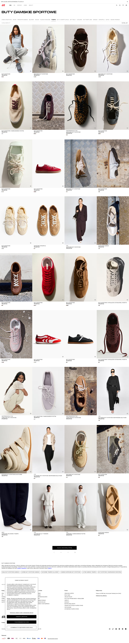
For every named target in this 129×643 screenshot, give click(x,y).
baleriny (50, 568)
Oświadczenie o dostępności (41, 603)
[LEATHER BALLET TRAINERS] (48, 507)
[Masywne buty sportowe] (48, 49)
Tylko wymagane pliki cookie (21, 622)
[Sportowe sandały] (113, 220)
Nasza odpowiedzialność (40, 596)
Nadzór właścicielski (39, 602)
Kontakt (66, 602)
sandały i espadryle (21, 568)
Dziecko (19, 5)
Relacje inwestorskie (39, 600)
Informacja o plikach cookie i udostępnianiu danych (21, 612)
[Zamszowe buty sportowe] (16, 391)
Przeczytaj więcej (101, 595)
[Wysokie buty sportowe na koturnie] (16, 449)
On (14, 5)
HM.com (4, 584)
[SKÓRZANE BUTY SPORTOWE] (80, 220)
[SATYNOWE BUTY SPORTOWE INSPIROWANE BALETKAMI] (113, 391)
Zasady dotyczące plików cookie (73, 605)
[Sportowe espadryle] (48, 220)
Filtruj (124, 23)
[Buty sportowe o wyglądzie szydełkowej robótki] (113, 277)
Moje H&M (67, 595)
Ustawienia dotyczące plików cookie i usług (22, 627)
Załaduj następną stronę (64, 547)
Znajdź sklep (68, 596)
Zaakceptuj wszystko (21, 616)
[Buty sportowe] (16, 49)
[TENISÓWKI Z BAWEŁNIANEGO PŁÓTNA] (80, 507)
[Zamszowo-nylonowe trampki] (16, 507)
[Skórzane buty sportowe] (80, 105)
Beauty (31, 5)
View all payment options (53, 638)
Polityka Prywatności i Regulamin (74, 598)
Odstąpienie (67, 607)
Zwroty (66, 600)
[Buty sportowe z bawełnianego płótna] (16, 105)
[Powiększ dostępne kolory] (3, 77)
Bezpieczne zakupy (69, 603)
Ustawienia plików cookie (71, 609)
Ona (10, 5)
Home (25, 5)
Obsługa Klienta (69, 593)
